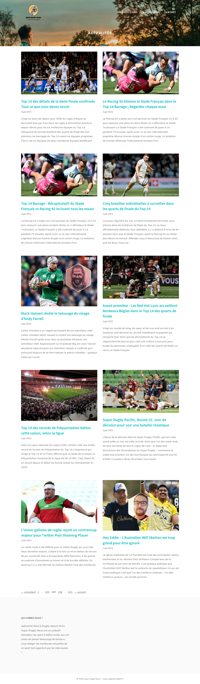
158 (60, 592)
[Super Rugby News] (33, 12)
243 (70, 592)
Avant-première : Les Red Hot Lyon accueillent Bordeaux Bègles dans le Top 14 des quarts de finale (140, 311)
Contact (170, 12)
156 (47, 592)
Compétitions (128, 12)
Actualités (151, 12)
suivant (80, 592)
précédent (28, 592)
